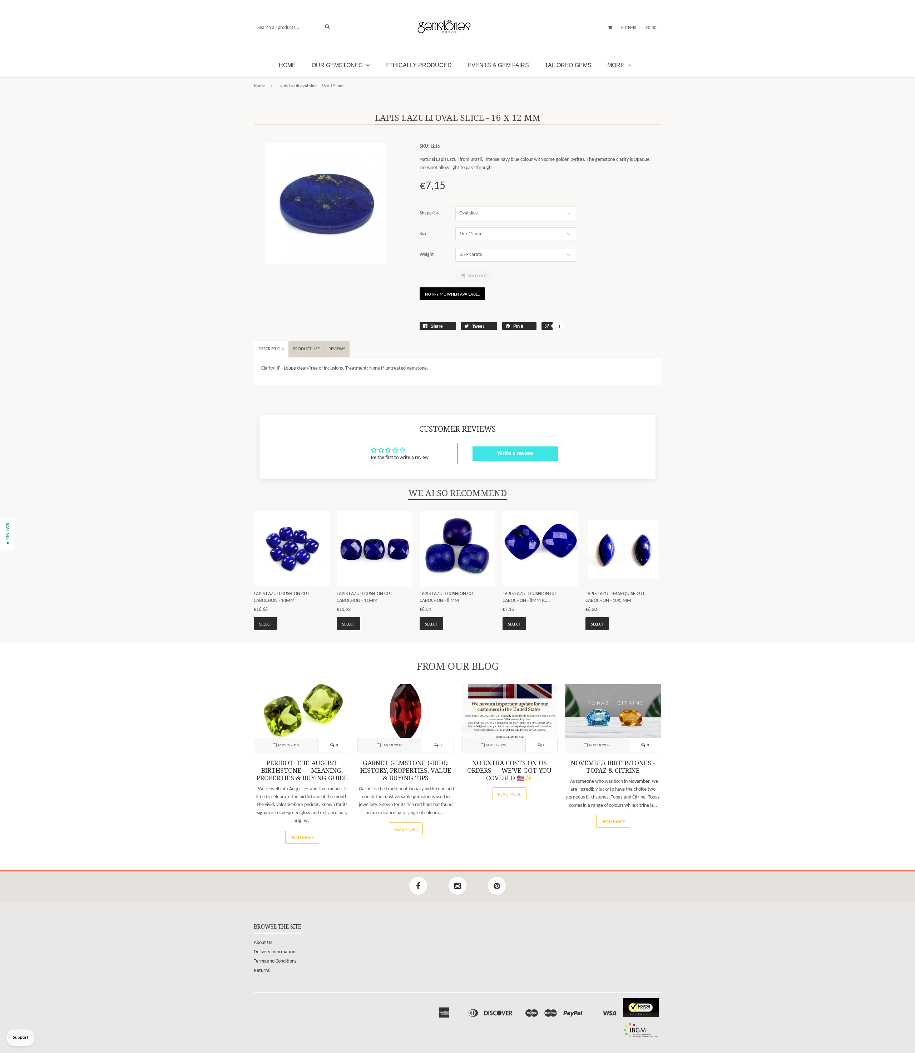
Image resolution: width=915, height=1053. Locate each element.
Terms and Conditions (275, 961)
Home (287, 65)
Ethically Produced (418, 65)
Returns (261, 970)
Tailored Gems (568, 65)
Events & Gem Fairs (498, 65)
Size (423, 234)
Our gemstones (338, 65)
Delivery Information (274, 952)
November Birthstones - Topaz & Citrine (613, 767)
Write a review (515, 453)
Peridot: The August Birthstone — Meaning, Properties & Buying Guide (302, 771)
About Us (263, 942)
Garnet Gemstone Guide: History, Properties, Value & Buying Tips (405, 771)
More (616, 65)
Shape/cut (430, 213)
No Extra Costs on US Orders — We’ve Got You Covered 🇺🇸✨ (509, 771)
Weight (427, 254)
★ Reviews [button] (7, 534)
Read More (302, 837)
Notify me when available (452, 294)
